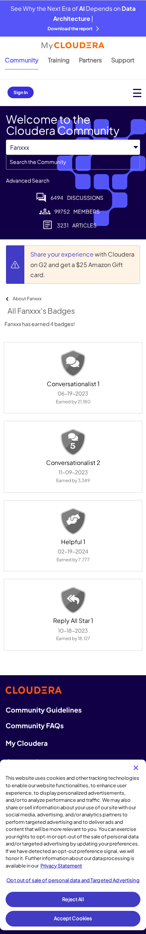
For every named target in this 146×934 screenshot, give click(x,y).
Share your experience (62, 254)
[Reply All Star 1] (73, 600)
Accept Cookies (73, 918)
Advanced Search (27, 180)
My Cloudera (27, 743)
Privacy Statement (61, 866)
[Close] (136, 768)
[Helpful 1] (73, 521)
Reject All (72, 899)
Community (22, 60)
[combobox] (73, 162)
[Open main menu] (137, 92)
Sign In (20, 92)
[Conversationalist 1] (73, 363)
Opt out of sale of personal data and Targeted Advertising (72, 880)
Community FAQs (35, 725)
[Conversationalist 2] (73, 442)
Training (59, 60)
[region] (73, 845)
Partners (90, 60)
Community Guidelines (44, 709)
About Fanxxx (27, 298)
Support (122, 60)
